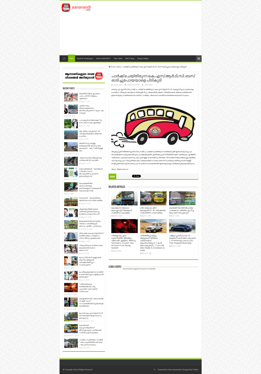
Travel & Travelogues (85, 58)
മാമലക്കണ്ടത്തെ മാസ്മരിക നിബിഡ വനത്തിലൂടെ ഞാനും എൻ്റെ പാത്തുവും (90, 223)
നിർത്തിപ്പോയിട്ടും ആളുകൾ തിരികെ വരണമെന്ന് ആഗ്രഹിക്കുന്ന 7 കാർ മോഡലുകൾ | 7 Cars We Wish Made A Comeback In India (152, 243)
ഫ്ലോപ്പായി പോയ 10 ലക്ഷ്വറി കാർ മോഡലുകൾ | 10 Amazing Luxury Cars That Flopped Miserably (182, 239)
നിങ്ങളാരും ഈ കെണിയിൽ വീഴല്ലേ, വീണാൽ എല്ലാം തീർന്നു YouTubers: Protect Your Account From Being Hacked (123, 241)
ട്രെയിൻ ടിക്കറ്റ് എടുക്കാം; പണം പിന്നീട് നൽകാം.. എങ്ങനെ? (89, 96)
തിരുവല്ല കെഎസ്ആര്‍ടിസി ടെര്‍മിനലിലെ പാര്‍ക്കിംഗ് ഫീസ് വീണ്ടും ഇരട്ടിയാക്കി (91, 235)
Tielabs (195, 370)
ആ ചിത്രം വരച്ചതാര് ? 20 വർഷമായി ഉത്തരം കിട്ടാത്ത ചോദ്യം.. (90, 133)
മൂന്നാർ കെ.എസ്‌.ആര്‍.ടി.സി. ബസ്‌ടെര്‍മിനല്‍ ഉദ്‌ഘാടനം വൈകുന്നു (91, 315)
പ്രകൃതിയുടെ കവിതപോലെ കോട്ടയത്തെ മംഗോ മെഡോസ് (91, 247)
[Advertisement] (131, 32)
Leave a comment (133, 85)
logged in (136, 269)
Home (64, 58)
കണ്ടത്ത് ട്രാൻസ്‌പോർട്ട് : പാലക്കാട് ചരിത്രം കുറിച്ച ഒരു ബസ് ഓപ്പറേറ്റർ (181, 210)
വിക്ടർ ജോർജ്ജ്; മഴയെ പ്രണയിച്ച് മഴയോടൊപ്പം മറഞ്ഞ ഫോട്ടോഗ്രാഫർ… (90, 211)
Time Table (118, 58)
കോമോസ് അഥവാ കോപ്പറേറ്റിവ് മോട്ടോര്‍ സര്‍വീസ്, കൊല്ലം (121, 210)
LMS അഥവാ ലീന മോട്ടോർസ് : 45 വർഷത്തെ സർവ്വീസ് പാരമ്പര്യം (153, 210)
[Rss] (155, 369)
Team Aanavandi (174, 370)
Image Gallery (142, 58)
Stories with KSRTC (103, 58)
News (71, 58)
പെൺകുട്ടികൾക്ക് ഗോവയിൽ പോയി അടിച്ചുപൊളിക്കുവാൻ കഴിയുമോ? (91, 274)
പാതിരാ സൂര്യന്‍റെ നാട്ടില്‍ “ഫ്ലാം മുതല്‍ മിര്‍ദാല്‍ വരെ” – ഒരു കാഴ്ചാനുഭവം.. (91, 342)
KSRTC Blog (129, 58)
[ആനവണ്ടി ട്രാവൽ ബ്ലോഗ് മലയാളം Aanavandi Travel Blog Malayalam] (78, 7)
